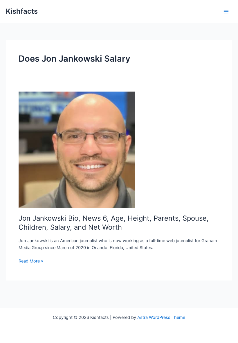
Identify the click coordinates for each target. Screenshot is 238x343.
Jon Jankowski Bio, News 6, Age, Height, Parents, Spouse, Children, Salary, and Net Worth (114, 222)
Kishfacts (22, 11)
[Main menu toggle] (226, 12)
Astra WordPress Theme (161, 317)
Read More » (31, 261)
